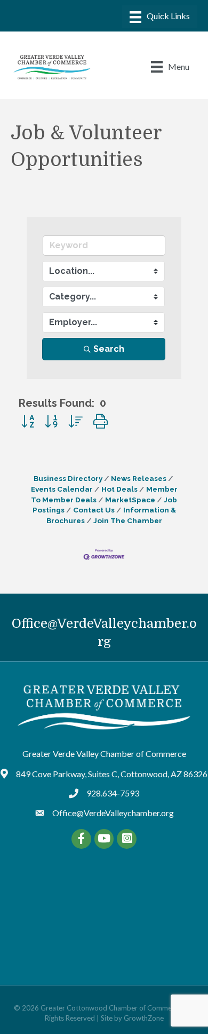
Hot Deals (119, 489)
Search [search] (108, 349)
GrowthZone (144, 1018)
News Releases (138, 478)
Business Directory (68, 478)
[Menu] (159, 16)
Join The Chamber (127, 520)
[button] (27, 421)
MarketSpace (130, 499)
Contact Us (94, 510)
